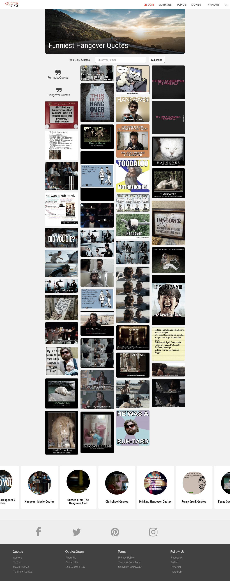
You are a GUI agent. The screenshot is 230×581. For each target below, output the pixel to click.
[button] (226, 4)
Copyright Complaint (129, 567)
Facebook (176, 557)
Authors (165, 4)
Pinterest (176, 567)
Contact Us (72, 562)
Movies (196, 4)
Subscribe (156, 60)
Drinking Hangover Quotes (153, 501)
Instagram (176, 571)
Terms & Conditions (129, 562)
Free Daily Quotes (79, 60)
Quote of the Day (75, 567)
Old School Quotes (115, 501)
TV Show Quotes (22, 571)
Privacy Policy (126, 557)
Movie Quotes (21, 567)
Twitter (174, 562)
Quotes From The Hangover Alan (76, 501)
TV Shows (213, 4)
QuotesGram (11, 4)
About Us (71, 557)
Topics (181, 4)
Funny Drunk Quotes (192, 501)
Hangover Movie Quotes (38, 501)
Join (150, 4)
